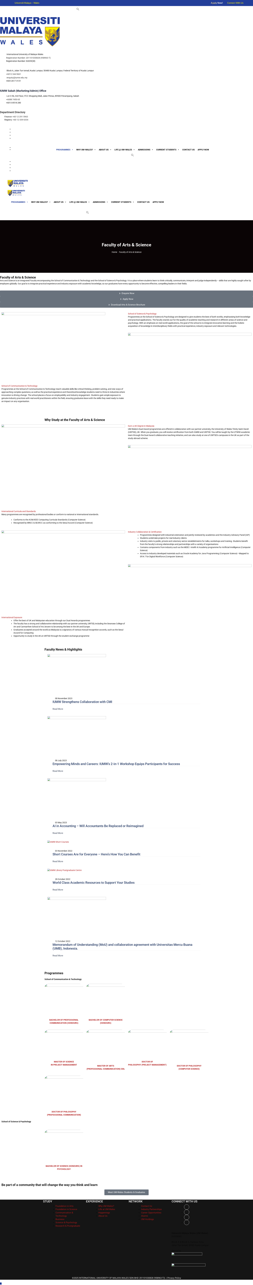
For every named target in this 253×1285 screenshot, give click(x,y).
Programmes (63, 149)
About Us (104, 149)
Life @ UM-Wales (123, 149)
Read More (58, 709)
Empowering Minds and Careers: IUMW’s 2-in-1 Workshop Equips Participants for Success (116, 764)
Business (59, 1219)
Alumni (144, 1216)
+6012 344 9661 (13, 74)
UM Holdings (147, 1219)
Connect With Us (235, 3)
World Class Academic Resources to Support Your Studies (94, 882)
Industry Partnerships (151, 1209)
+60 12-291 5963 (20, 116)
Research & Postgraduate (67, 1226)
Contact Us (188, 149)
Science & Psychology (66, 1222)
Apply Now (203, 149)
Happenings (104, 1212)
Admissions (144, 149)
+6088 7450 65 (13, 99)
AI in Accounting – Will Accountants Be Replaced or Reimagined (98, 826)
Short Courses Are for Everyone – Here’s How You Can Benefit (96, 854)
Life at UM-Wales (106, 1209)
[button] (77, 9)
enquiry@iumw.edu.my (17, 77)
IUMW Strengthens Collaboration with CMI (82, 702)
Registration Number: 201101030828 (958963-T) (28, 58)
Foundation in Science (66, 1209)
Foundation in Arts (64, 1206)
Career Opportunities (151, 1212)
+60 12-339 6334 (20, 120)
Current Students (166, 149)
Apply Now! (217, 3)
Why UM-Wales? (84, 149)
